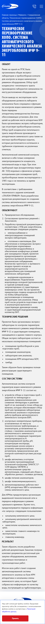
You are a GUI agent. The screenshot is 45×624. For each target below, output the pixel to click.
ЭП (16, 6)
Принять (15, 618)
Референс (22, 15)
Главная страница (9, 15)
